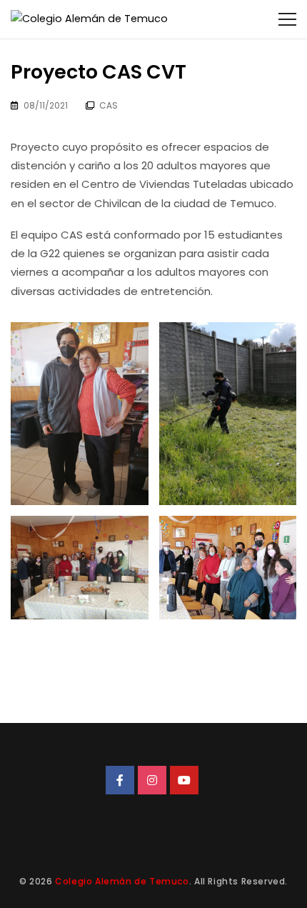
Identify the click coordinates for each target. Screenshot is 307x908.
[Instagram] (152, 780)
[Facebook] (120, 780)
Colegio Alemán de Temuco (121, 881)
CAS (108, 105)
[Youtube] (184, 780)
